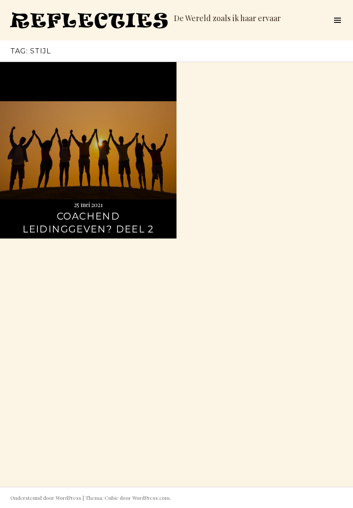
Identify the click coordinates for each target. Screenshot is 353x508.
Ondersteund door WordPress (45, 497)
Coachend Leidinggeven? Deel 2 (88, 223)
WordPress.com (151, 497)
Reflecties (89, 20)
